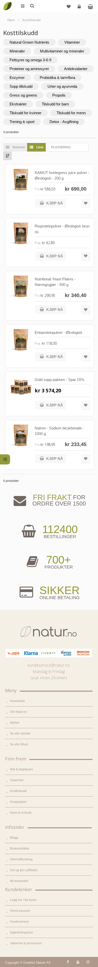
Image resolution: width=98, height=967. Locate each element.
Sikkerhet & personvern (26, 943)
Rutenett (18, 147)
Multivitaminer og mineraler (62, 51)
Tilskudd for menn (71, 113)
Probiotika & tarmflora (57, 77)
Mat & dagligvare (21, 769)
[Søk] (31, 6)
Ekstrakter (18, 104)
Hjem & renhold (20, 812)
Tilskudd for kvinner (25, 113)
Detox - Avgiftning (64, 122)
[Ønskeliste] (68, 6)
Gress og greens (23, 95)
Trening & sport (22, 122)
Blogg (14, 837)
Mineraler (17, 51)
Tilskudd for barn (55, 104)
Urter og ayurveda (62, 86)
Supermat (16, 780)
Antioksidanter (75, 69)
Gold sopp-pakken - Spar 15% (59, 379)
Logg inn (79, 6)
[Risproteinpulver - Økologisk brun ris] (20, 233)
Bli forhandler (19, 881)
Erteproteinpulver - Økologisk (58, 332)
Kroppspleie (18, 802)
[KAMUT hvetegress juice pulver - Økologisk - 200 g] (20, 179)
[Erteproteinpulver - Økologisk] (20, 339)
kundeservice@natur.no (49, 665)
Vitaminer (72, 42)
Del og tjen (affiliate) (23, 870)
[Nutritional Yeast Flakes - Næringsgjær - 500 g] (20, 286)
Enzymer (17, 77)
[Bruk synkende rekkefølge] (7, 156)
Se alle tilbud (19, 744)
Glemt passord (20, 911)
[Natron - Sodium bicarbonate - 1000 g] (20, 435)
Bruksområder (19, 848)
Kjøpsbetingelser (21, 932)
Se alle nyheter (20, 733)
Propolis (59, 95)
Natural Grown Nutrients (29, 42)
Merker (15, 722)
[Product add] (90, 6)
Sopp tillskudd (21, 86)
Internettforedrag (21, 859)
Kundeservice (19, 921)
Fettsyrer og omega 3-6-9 (30, 60)
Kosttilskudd (18, 791)
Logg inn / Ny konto (23, 900)
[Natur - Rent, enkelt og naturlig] (8, 2)
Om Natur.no (18, 712)
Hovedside (17, 701)
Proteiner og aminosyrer (29, 69)
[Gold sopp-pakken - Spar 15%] (20, 386)
